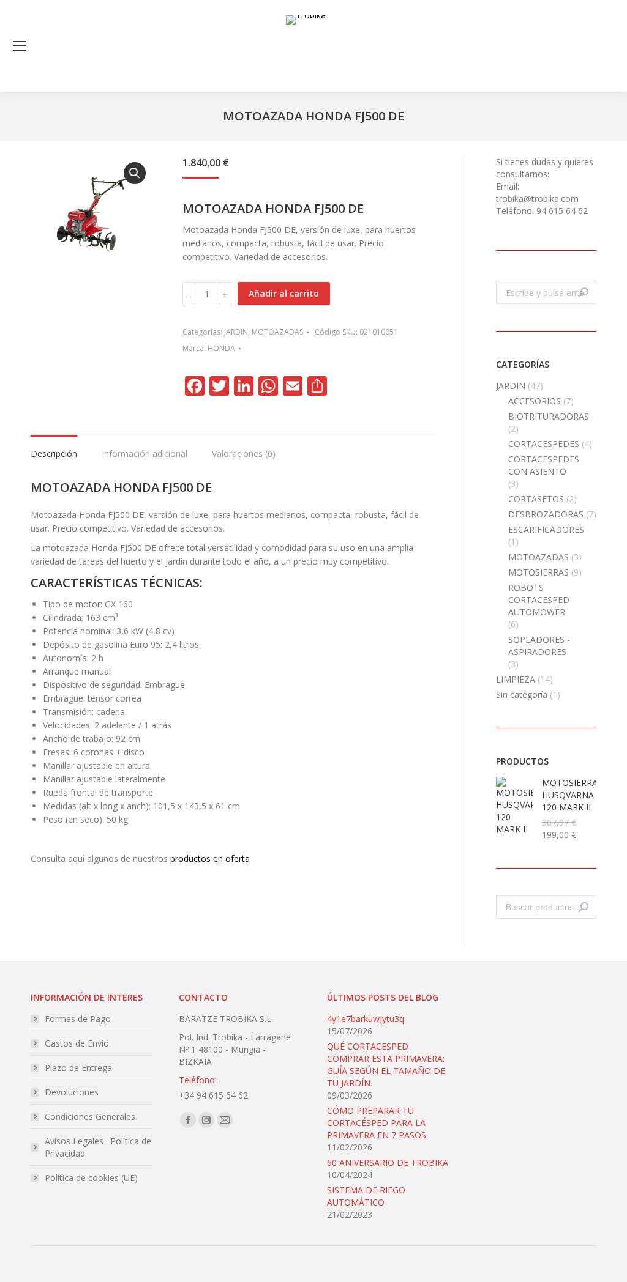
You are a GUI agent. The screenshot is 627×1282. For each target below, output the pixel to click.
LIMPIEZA (515, 679)
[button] (135, 173)
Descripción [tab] (54, 453)
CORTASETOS (536, 499)
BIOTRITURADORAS (548, 416)
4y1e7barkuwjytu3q (365, 1018)
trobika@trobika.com (537, 198)
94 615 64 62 (562, 211)
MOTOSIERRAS (538, 572)
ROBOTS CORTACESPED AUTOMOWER (538, 600)
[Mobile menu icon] (19, 46)
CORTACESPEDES (543, 444)
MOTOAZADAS (277, 332)
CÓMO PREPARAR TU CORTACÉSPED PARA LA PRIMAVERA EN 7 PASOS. (377, 1123)
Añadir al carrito (284, 293)
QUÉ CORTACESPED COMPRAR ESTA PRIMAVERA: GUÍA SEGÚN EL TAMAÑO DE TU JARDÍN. (386, 1064)
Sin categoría (521, 694)
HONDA (221, 348)
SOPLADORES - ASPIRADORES (539, 646)
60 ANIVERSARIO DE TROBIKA (387, 1162)
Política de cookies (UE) (91, 1178)
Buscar (583, 907)
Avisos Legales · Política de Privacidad (98, 1147)
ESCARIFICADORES (546, 529)
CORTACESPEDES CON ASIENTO (543, 465)
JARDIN (236, 332)
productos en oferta (210, 858)
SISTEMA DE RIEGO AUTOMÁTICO (366, 1196)
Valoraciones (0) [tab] (244, 453)
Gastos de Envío (77, 1043)
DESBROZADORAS (546, 514)
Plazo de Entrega (78, 1067)
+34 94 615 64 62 (213, 1095)
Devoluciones (72, 1092)
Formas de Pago (78, 1018)
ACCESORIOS (534, 401)
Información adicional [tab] (144, 453)
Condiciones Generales (90, 1116)
